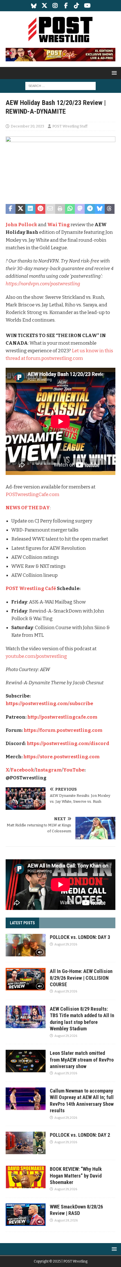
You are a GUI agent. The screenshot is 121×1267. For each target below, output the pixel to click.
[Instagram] (55, 5)
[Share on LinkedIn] (30, 209)
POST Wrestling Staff (70, 126)
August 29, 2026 (65, 944)
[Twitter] (45, 5)
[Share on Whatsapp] (70, 209)
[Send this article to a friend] (50, 209)
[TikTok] (77, 5)
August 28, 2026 (66, 1220)
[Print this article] (60, 209)
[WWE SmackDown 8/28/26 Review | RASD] (26, 1214)
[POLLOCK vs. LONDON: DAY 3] (26, 945)
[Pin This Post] (40, 209)
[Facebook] (66, 5)
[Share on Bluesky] (100, 209)
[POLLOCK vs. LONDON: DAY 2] (26, 1143)
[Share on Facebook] (10, 209)
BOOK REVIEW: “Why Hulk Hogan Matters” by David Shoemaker (76, 1175)
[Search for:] (60, 85)
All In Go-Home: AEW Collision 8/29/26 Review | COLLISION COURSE (81, 977)
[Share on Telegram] (90, 209)
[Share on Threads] (110, 209)
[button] (113, 72)
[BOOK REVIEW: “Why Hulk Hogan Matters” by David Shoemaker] (26, 1177)
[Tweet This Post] (20, 209)
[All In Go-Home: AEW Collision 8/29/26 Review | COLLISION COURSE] (26, 979)
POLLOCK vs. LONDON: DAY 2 (80, 1135)
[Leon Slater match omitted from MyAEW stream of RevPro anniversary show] (26, 1061)
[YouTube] (87, 5)
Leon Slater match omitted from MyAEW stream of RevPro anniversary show (82, 1059)
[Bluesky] (34, 5)
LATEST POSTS (22, 923)
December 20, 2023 (27, 126)
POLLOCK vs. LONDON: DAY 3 (80, 937)
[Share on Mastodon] (80, 209)
